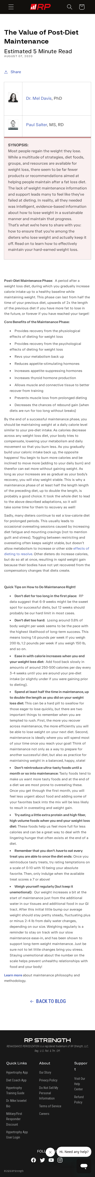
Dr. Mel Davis (39, 98)
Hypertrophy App (17, 1072)
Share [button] (16, 71)
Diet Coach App (16, 1080)
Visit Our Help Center (79, 1084)
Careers (44, 1114)
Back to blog (51, 1001)
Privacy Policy (48, 1080)
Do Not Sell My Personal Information (48, 1093)
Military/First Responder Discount (14, 1119)
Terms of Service (50, 1106)
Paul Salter (36, 124)
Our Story (45, 1072)
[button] (11, 7)
